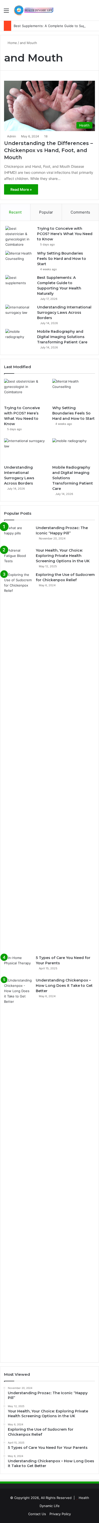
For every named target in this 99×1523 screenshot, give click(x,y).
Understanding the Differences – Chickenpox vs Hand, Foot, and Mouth (48, 150)
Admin (11, 136)
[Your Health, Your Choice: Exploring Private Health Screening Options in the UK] (18, 557)
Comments (80, 212)
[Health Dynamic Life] (33, 10)
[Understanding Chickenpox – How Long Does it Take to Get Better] (18, 1167)
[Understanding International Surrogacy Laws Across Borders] (19, 314)
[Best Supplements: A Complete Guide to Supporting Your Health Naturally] (19, 284)
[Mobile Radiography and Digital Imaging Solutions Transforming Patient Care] (19, 338)
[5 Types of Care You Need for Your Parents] (18, 964)
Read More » (21, 189)
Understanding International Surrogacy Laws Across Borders (64, 312)
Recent (15, 212)
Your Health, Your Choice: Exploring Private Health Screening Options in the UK (63, 555)
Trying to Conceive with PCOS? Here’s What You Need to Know (64, 233)
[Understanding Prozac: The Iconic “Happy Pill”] (18, 534)
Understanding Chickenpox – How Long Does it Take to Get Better (64, 985)
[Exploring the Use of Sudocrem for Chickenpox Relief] (18, 762)
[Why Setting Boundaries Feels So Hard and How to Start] (19, 260)
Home (12, 43)
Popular (46, 212)
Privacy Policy (60, 1514)
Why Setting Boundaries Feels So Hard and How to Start (61, 258)
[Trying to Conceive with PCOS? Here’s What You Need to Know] (19, 236)
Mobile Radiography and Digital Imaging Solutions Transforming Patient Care (62, 336)
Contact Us (37, 1514)
